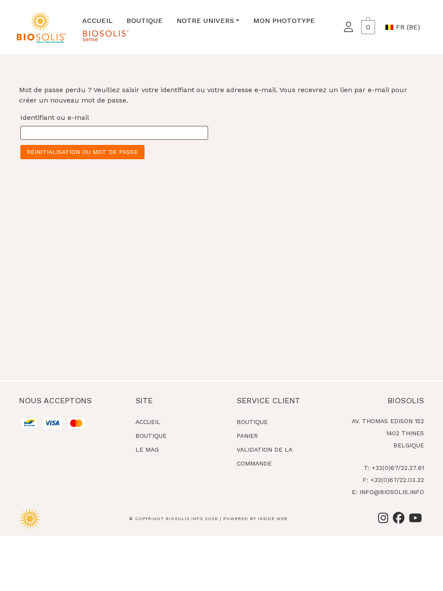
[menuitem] (405, 27)
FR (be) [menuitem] (408, 27)
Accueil (97, 20)
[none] (405, 27)
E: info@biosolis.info (388, 491)
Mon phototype (284, 20)
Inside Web (273, 518)
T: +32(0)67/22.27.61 (394, 467)
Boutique (144, 20)
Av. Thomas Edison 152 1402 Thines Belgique (388, 433)
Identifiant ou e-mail (54, 118)
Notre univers (205, 20)
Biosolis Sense (105, 35)
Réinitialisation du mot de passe (82, 151)
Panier (247, 435)
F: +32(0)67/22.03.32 (393, 479)
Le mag (147, 449)
